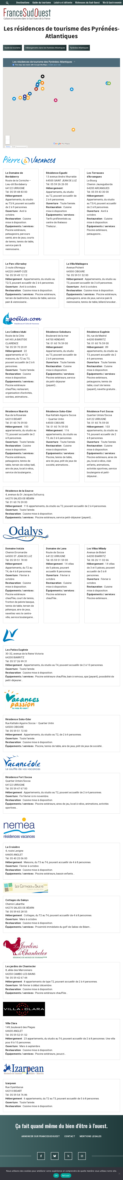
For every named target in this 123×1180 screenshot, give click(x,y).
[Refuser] (119, 1173)
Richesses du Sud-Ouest (87, 2)
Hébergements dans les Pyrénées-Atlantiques (45, 48)
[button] (7, 3)
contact (69, 1136)
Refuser (66, 1175)
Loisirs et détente (63, 2)
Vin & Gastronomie (112, 2)
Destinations (22, 2)
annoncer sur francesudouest (40, 1136)
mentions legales (91, 1136)
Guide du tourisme (41, 2)
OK (56, 1175)
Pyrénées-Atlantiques (79, 48)
